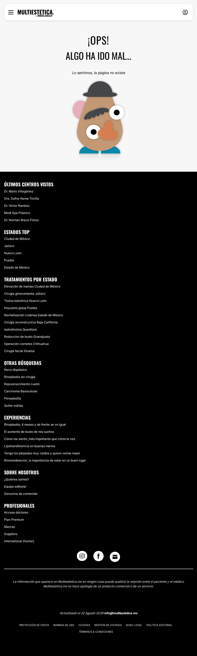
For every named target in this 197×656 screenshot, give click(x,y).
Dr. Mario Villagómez (18, 191)
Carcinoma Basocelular (20, 391)
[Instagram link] (82, 557)
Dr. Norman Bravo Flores (21, 220)
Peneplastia (12, 398)
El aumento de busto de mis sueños (29, 432)
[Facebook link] (98, 557)
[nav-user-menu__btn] (185, 12)
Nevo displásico (15, 370)
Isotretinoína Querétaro (20, 329)
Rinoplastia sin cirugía (19, 377)
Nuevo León (13, 253)
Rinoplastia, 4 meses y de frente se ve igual (35, 424)
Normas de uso (63, 625)
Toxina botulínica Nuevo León (25, 301)
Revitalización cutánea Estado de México (33, 315)
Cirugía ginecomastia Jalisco (24, 293)
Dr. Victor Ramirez (16, 206)
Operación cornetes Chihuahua (26, 344)
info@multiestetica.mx (120, 613)
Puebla (9, 260)
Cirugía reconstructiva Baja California (31, 322)
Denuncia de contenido (20, 494)
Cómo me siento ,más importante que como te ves (39, 439)
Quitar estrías (13, 405)
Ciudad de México (17, 239)
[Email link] (115, 557)
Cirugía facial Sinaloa (19, 351)
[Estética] (36, 13)
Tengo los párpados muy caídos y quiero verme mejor (42, 453)
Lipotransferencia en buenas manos (29, 446)
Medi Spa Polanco (17, 213)
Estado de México (16, 267)
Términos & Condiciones (96, 631)
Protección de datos (34, 625)
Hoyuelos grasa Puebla (20, 308)
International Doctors (19, 541)
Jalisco (9, 246)
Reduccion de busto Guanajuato (27, 337)
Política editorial (159, 625)
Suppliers (10, 534)
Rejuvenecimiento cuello (22, 384)
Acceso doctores (16, 512)
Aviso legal (134, 625)
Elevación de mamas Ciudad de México (32, 286)
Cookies (84, 625)
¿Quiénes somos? (16, 479)
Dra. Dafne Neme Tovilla (21, 198)
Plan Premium (14, 519)
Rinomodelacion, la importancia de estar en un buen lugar (45, 460)
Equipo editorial (15, 486)
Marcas (9, 527)
